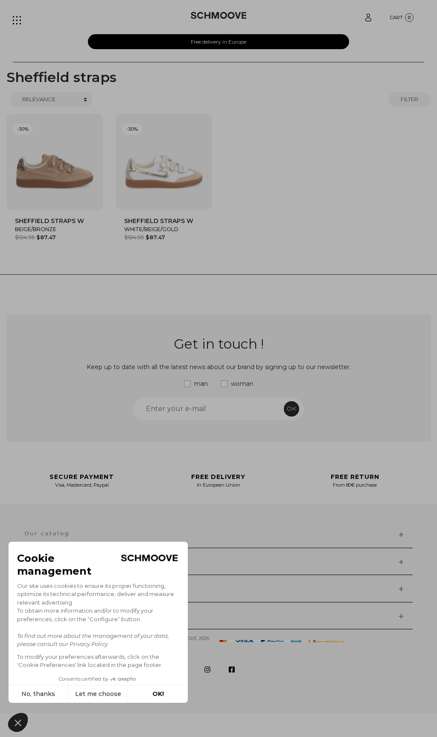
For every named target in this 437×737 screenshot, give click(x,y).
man (201, 384)
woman (242, 384)
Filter (409, 99)
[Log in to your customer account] (368, 16)
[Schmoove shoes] (219, 15)
